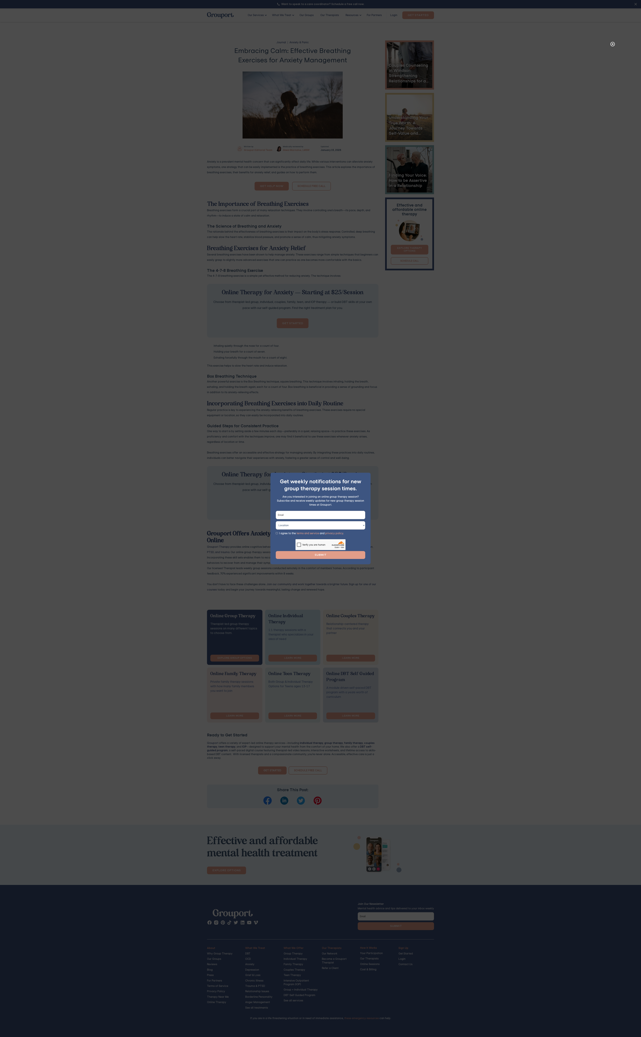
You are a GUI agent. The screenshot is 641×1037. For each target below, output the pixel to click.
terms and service (307, 533)
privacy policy (334, 533)
